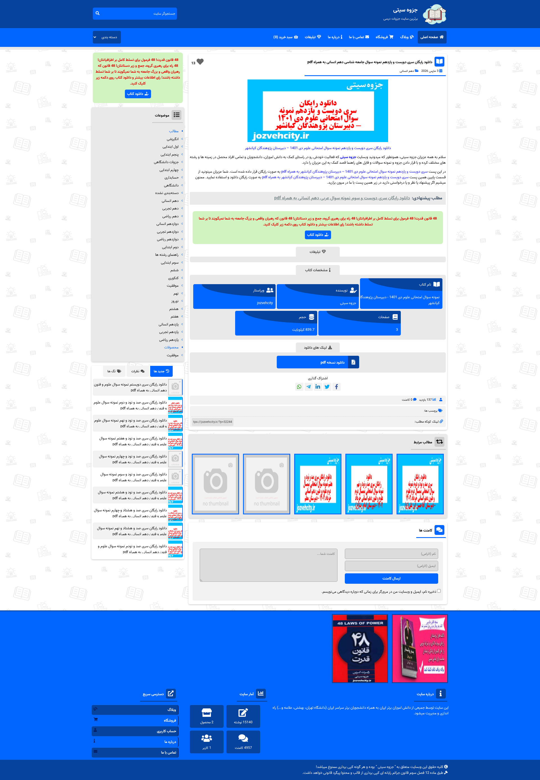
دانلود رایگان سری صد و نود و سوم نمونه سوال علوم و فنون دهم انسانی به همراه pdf (133, 477)
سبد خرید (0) (282, 37)
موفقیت (173, 286)
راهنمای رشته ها (167, 255)
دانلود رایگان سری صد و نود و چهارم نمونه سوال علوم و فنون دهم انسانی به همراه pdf (133, 459)
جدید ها (159, 371)
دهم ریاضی (170, 216)
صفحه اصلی (429, 37)
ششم (174, 270)
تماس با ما (356, 37)
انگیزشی (173, 139)
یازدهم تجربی (169, 332)
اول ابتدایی (171, 147)
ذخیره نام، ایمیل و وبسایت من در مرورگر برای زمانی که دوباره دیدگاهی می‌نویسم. (378, 592)
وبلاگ (404, 37)
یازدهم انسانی (169, 324)
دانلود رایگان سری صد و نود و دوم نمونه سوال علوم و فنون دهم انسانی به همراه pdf (130, 405)
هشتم (174, 309)
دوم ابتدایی (170, 247)
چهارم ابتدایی (169, 170)
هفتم (175, 317)
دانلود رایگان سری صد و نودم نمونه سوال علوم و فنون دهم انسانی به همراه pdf (132, 549)
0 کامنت (407, 399)
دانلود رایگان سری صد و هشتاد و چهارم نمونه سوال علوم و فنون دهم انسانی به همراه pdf (130, 513)
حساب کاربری (166, 731)
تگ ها (111, 371)
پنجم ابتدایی (170, 155)
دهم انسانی (407, 71)
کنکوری (173, 278)
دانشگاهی (171, 185)
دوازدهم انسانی (167, 224)
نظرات (135, 371)
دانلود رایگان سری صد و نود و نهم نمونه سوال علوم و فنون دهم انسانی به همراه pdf (130, 423)
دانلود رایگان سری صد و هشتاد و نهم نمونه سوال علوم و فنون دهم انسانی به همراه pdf (132, 531)
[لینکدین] (318, 387)
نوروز (175, 301)
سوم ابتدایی (170, 263)
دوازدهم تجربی (168, 232)
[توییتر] (327, 387)
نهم (176, 294)
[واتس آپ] (299, 387)
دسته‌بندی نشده (167, 193)
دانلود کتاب (315, 235)
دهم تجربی (170, 208)
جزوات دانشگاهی (166, 162)
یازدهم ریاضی (169, 340)
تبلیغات (310, 37)
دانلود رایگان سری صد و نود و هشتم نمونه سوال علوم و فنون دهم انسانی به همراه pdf (132, 495)
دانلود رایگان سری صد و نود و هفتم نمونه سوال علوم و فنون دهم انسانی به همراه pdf (133, 441)
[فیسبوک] (336, 387)
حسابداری (172, 178)
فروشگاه (382, 37)
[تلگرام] (309, 387)
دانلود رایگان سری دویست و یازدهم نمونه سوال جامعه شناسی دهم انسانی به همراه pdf (369, 62)
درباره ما (333, 37)
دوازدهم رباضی (168, 239)
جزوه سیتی (348, 157)
